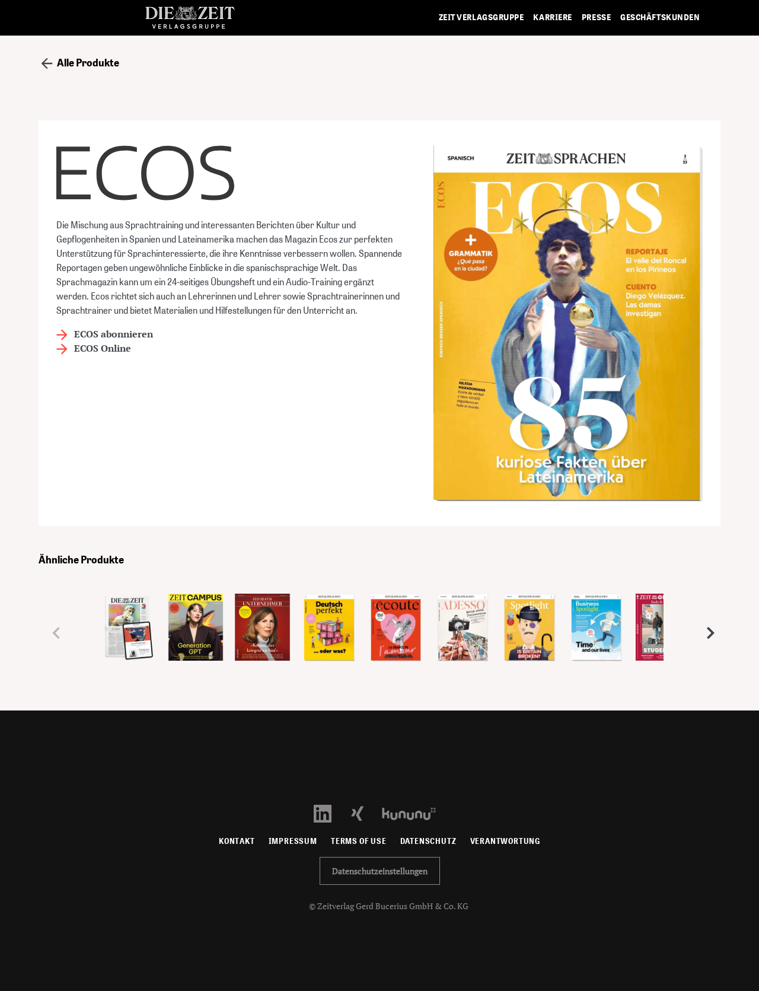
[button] (707, 633)
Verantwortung (505, 841)
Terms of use (359, 841)
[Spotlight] (529, 632)
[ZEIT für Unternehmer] (262, 631)
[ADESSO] (462, 632)
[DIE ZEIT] (128, 631)
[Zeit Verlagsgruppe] (190, 18)
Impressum (293, 841)
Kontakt (237, 841)
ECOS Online (101, 348)
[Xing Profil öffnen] (364, 812)
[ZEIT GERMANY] (663, 631)
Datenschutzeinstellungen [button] (380, 871)
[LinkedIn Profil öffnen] (329, 812)
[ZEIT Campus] (195, 631)
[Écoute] (396, 632)
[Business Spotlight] (596, 632)
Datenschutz (428, 841)
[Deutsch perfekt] (329, 632)
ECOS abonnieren (112, 333)
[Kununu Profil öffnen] (415, 812)
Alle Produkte (87, 62)
